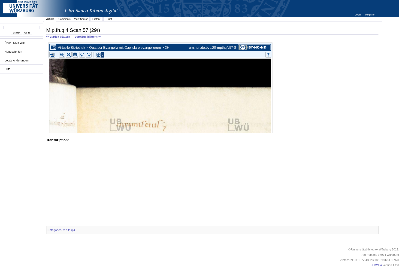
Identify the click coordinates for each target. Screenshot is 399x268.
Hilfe (7, 69)
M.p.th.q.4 (69, 230)
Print (109, 19)
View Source (81, 19)
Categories (54, 230)
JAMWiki (376, 265)
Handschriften (13, 51)
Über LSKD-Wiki (15, 43)
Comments (64, 19)
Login (358, 14)
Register (370, 14)
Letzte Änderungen (17, 60)
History (96, 19)
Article (50, 19)
